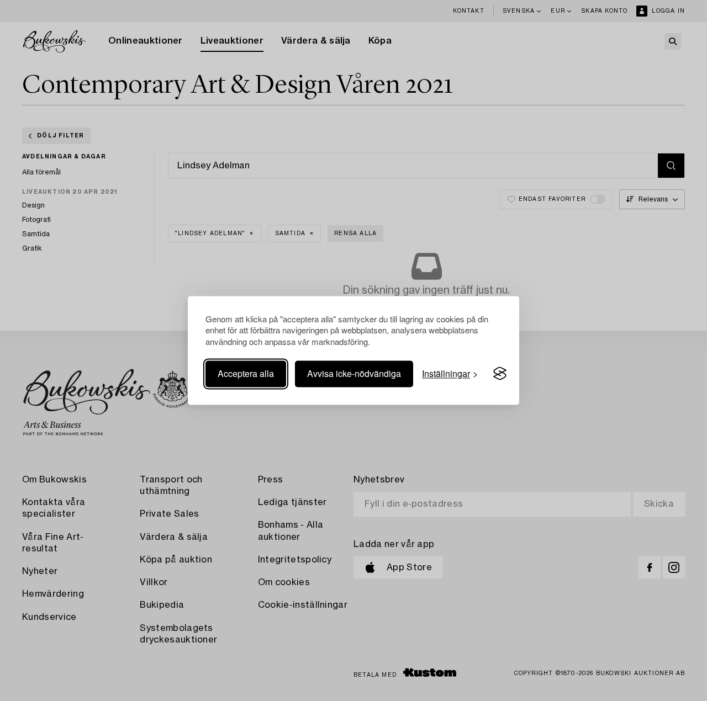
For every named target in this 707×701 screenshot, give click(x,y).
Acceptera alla (246, 373)
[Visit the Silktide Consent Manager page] (500, 373)
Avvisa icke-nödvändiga (354, 373)
